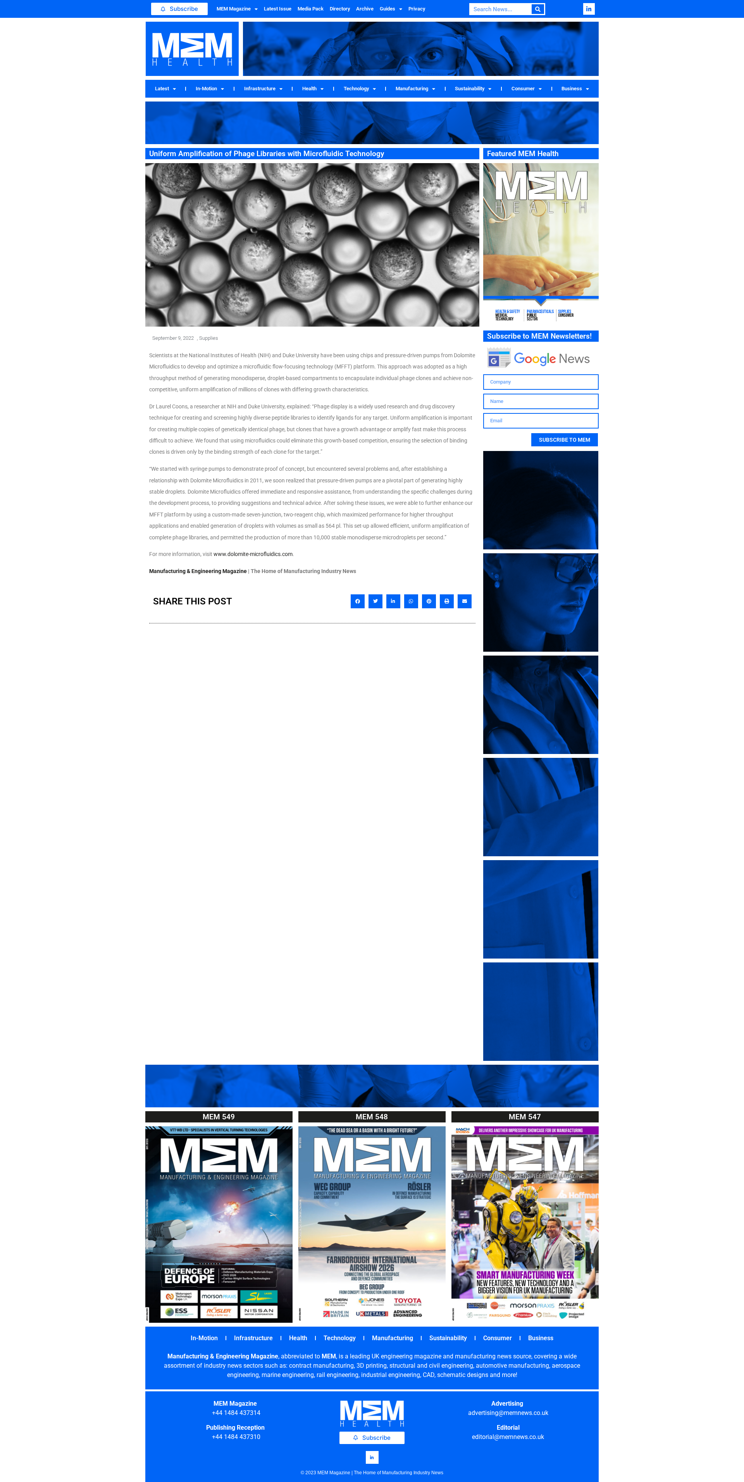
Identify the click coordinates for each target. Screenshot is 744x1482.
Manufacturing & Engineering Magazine (198, 571)
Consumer (523, 88)
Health (309, 88)
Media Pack (311, 9)
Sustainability (469, 88)
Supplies (208, 338)
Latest (162, 88)
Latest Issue (277, 9)
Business (571, 88)
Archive (365, 9)
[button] (358, 601)
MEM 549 (219, 1116)
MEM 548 (372, 1116)
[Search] (538, 9)
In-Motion (206, 88)
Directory (340, 9)
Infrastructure (260, 88)
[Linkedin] (589, 9)
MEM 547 (525, 1116)
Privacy (416, 9)
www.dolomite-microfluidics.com (253, 554)
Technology (356, 88)
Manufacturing (412, 88)
